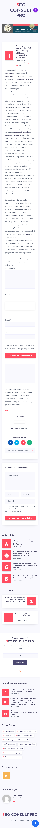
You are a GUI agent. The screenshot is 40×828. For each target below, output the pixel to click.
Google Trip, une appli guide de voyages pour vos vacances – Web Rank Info (25, 565)
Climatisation (9, 731)
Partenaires (8, 735)
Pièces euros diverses (25, 735)
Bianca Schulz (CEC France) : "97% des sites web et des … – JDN (25, 577)
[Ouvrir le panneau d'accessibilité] (35, 823)
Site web (8, 333)
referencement (10, 744)
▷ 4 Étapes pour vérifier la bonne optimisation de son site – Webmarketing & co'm (25, 554)
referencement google (12, 753)
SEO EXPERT (18, 795)
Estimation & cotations (27, 731)
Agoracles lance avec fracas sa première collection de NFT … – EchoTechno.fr (24, 542)
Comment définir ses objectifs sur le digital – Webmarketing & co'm (23, 690)
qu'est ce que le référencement (16, 740)
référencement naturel (12, 757)
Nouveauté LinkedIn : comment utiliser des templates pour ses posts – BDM (24, 712)
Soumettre (20, 662)
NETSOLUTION (26, 821)
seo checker (20, 422)
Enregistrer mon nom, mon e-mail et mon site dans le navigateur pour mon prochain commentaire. (19, 349)
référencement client (28, 744)
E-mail (8, 320)
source (8, 410)
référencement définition (13, 748)
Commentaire (10, 268)
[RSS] (20, 670)
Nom (7, 295)
